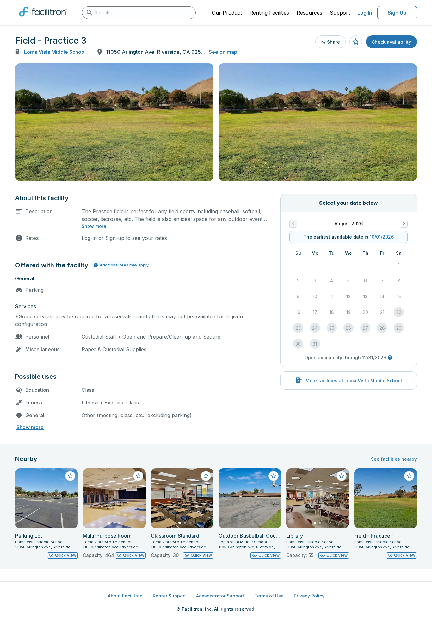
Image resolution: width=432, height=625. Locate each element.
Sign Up (397, 12)
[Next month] (404, 224)
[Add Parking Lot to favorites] (70, 476)
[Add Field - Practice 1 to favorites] (409, 476)
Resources (309, 12)
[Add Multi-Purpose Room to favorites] (138, 476)
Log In (364, 12)
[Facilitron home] (43, 19)
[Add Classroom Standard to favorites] (206, 476)
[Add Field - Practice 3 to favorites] (355, 41)
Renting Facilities (269, 12)
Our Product (227, 12)
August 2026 (349, 223)
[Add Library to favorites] (341, 476)
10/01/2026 (382, 237)
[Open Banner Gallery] (114, 122)
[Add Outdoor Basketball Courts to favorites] (273, 476)
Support (340, 12)
